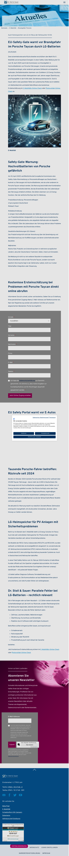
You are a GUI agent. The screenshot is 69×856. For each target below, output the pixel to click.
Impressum (53, 417)
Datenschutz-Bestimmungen (41, 417)
